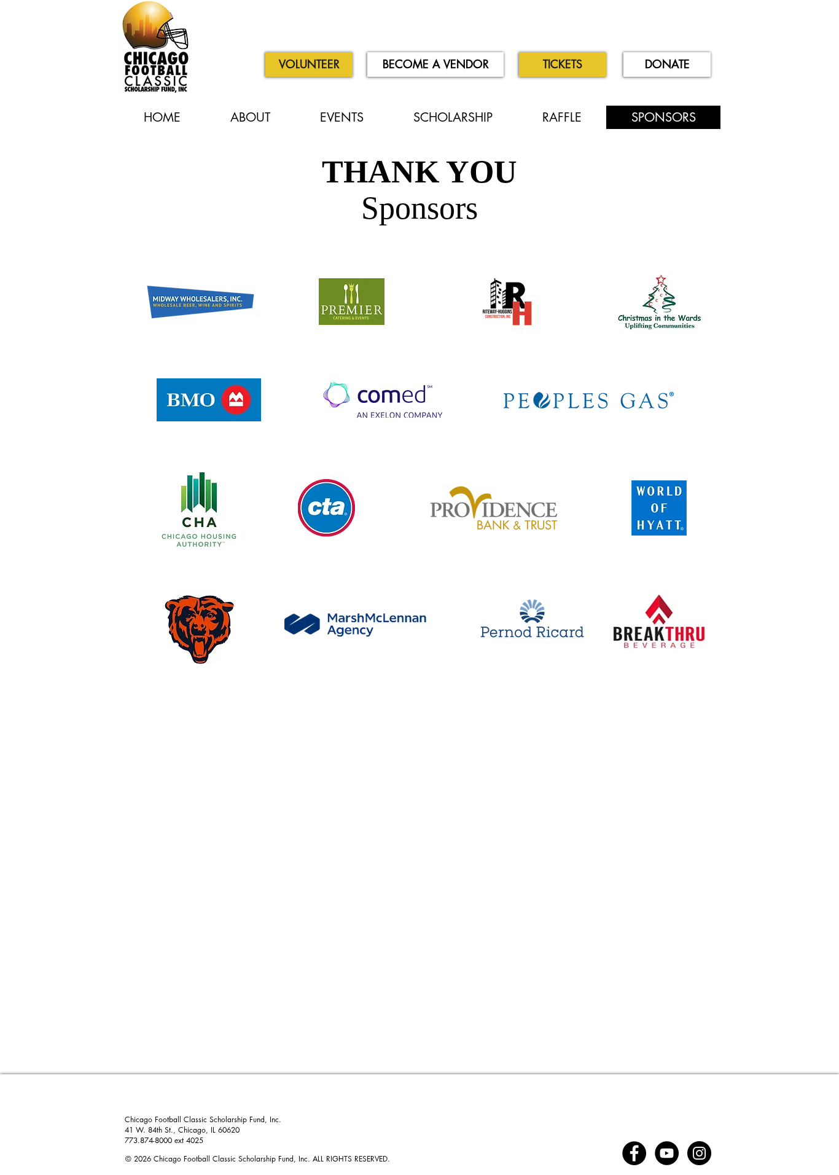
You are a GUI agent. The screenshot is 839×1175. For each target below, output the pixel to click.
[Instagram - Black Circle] (699, 1153)
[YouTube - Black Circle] (667, 1153)
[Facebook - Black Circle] (634, 1153)
